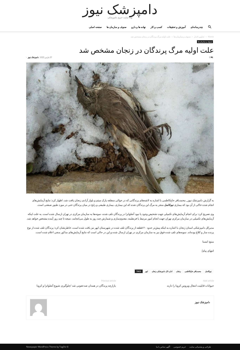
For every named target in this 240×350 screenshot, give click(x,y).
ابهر (146, 271)
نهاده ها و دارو (138, 27)
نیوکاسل (208, 271)
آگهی (168, 346)
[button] (209, 27)
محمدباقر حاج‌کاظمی (193, 271)
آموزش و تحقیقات (176, 27)
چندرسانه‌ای (197, 27)
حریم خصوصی (179, 346)
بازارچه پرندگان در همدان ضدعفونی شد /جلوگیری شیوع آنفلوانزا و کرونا (76, 285)
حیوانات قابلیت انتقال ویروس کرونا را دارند (190, 285)
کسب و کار (156, 27)
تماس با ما (160, 346)
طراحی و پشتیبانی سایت (200, 346)
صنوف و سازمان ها (117, 27)
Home (211, 36)
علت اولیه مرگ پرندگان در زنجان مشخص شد (146, 50)
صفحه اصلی (95, 27)
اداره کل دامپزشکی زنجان (162, 271)
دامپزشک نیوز (33, 57)
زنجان (178, 271)
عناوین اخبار (199, 36)
